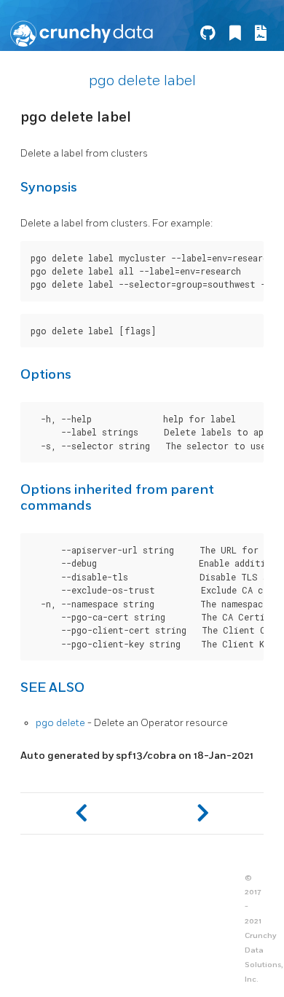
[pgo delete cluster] (81, 813)
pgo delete (60, 723)
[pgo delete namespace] (203, 813)
